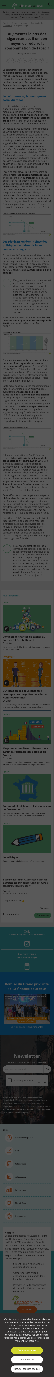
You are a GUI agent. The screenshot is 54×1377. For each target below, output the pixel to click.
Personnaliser (27, 1359)
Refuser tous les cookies (27, 1368)
